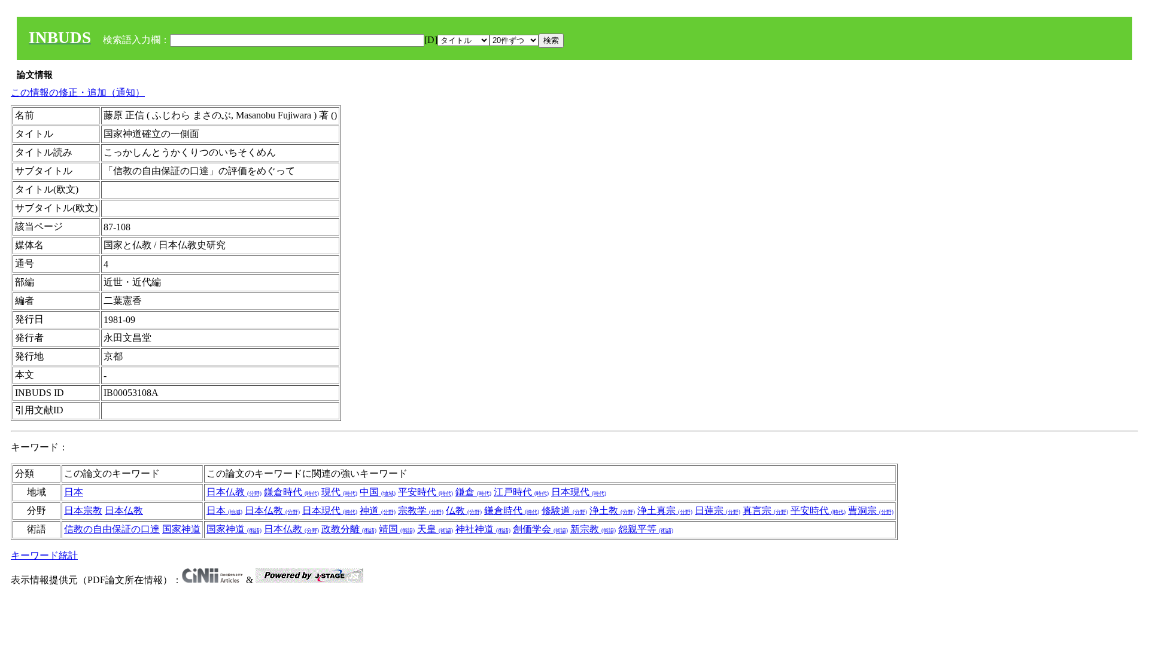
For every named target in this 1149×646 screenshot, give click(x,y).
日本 (73, 492)
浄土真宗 (664, 510)
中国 (378, 492)
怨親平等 (645, 529)
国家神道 (181, 529)
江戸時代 (521, 492)
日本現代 (578, 492)
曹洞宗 (870, 510)
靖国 (397, 529)
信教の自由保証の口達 (112, 529)
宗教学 (420, 510)
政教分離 (348, 529)
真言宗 (765, 510)
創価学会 (540, 529)
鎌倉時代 (291, 492)
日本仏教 (234, 492)
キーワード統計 (44, 555)
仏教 (464, 510)
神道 (378, 510)
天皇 (435, 529)
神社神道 (482, 529)
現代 (339, 492)
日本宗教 (83, 510)
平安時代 (425, 492)
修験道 (564, 510)
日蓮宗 (717, 510)
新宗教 (593, 529)
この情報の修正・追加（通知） (78, 92)
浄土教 (612, 510)
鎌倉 (473, 492)
